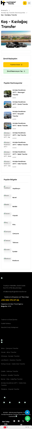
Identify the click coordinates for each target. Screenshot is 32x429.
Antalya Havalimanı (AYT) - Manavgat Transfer (19, 92)
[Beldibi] (8, 207)
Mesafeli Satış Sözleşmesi (9, 327)
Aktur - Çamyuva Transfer (9, 348)
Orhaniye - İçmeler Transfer (10, 356)
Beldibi (15, 206)
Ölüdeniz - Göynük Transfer (10, 389)
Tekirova (15, 242)
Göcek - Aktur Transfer (8, 352)
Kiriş (14, 224)
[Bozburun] (8, 261)
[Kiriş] (8, 225)
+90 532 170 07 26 (10, 300)
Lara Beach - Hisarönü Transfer (11, 360)
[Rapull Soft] (19, 416)
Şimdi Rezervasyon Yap (15, 71)
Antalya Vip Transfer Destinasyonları (13, 13)
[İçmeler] (8, 252)
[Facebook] (19, 421)
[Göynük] (8, 216)
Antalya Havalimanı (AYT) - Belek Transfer (20, 153)
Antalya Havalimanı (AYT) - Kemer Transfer (20, 124)
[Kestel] (8, 198)
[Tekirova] (8, 243)
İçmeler (15, 251)
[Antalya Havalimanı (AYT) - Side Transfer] (8, 164)
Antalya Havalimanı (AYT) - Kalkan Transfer (20, 143)
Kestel (15, 197)
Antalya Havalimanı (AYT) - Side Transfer (20, 163)
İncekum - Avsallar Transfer (10, 375)
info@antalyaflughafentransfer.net (14, 291)
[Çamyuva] (8, 234)
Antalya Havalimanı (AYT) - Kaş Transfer (19, 134)
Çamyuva (16, 233)
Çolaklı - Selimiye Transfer (9, 371)
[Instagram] (14, 421)
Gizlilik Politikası (6, 323)
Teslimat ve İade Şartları (9, 319)
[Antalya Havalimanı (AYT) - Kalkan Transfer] (8, 145)
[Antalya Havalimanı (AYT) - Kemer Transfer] (8, 125)
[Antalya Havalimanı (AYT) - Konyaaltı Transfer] (8, 115)
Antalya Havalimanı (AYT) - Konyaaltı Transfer (19, 114)
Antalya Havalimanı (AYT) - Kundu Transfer (20, 103)
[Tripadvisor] (21, 424)
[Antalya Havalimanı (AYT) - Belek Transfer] (8, 154)
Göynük (15, 215)
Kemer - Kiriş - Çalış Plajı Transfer (12, 379)
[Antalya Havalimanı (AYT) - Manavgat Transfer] (8, 93)
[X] (23, 421)
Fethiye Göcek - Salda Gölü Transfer (13, 364)
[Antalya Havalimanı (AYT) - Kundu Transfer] (8, 104)
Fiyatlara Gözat (15, 64)
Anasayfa (4, 10)
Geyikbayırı (16, 188)
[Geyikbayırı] (8, 189)
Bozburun (16, 260)
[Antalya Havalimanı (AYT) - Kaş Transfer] (8, 135)
